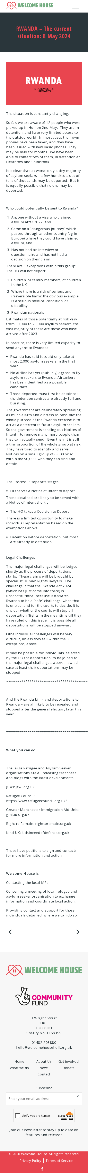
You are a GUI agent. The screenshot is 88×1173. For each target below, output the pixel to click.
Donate (68, 1068)
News (44, 1068)
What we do (19, 1068)
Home (19, 1061)
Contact (44, 1074)
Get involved (69, 1061)
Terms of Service (59, 1160)
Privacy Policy (30, 1160)
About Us (44, 1061)
